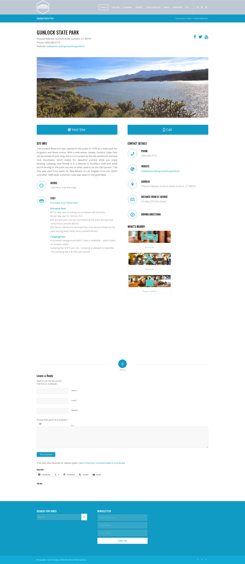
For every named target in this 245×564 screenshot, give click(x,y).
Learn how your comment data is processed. (101, 463)
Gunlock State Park (45, 18)
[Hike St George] (43, 7)
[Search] (187, 7)
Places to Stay (149, 247)
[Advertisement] (183, 527)
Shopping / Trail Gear (149, 291)
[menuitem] (103, 7)
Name (74, 390)
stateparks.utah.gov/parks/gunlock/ (65, 46)
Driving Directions (151, 214)
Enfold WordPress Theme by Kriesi (73, 560)
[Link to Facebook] (198, 7)
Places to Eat (149, 269)
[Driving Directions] (132, 214)
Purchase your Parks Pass (64, 202)
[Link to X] (206, 7)
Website (74, 410)
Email (74, 400)
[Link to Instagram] (202, 7)
